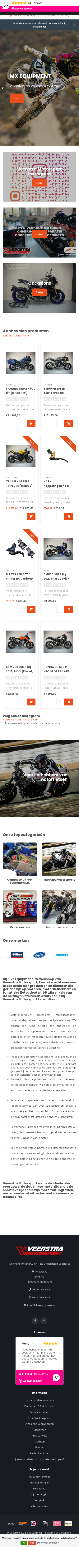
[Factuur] (45, 1523)
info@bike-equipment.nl (41, 1305)
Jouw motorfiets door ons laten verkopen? (39, 1459)
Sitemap (39, 1447)
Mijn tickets (39, 1488)
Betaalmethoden (39, 1412)
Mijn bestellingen (39, 1482)
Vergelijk (39, 1500)
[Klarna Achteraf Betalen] (57, 1523)
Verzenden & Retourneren (39, 1406)
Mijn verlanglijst (39, 1494)
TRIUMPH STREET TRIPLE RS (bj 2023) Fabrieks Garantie (19, 485)
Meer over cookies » (48, 1542)
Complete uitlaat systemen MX (18, 846)
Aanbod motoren (39, 1453)
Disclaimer (40, 1430)
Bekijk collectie (15, 335)
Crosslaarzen (11, 892)
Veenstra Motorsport (20, 982)
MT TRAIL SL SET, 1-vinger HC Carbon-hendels (19, 578)
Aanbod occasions (53, 892)
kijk (16, 98)
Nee (32, 1542)
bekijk (39, 234)
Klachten (40, 1441)
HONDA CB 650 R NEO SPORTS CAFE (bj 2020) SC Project (58, 671)
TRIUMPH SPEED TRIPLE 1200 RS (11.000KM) (54, 393)
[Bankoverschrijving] (11, 1523)
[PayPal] (68, 1523)
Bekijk (39, 183)
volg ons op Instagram (21, 719)
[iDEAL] (34, 1523)
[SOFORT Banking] (22, 1523)
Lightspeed (65, 1532)
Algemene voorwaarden (40, 1424)
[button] (3, 88)
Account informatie (39, 1476)
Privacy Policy (39, 1435)
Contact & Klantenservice (39, 1400)
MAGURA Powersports (55, 844)
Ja (23, 1542)
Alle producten (39, 1506)
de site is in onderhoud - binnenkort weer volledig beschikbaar (39, 25)
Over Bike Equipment (39, 1418)
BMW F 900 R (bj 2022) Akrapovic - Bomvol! (57, 578)
